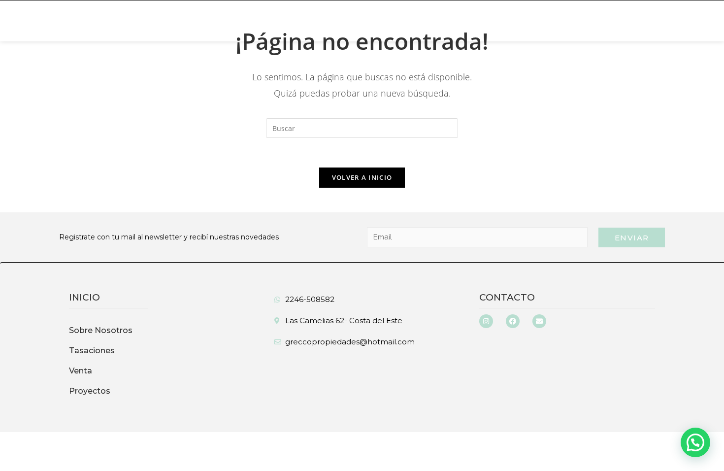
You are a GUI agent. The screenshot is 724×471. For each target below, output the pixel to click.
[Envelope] (539, 321)
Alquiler (222, 21)
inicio (84, 297)
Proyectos (89, 391)
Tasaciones (366, 21)
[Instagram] (486, 321)
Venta (164, 21)
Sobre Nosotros (99, 21)
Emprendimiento (291, 21)
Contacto (507, 297)
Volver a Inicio (362, 177)
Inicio (35, 21)
